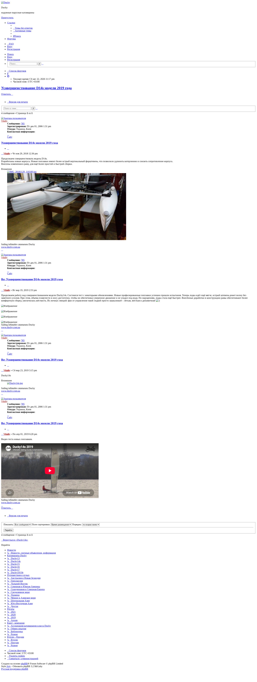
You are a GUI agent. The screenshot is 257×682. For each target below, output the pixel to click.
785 (23, 123)
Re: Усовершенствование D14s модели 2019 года (32, 279)
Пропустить (7, 17)
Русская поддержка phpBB (14, 669)
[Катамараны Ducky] (5, 2)
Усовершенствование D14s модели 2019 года (36, 88)
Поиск (10, 54)
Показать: (9, 524)
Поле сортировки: (41, 524)
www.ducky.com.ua (10, 247)
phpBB (24, 663)
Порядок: (77, 524)
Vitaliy (4, 121)
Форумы (11, 39)
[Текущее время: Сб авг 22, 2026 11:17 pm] (8, 76)
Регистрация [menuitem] (13, 49)
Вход (9, 57)
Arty (8, 666)
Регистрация (13, 59)
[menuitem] (23, 28)
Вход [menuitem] (9, 46)
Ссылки (11, 22)
